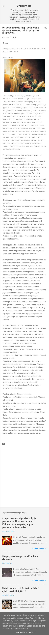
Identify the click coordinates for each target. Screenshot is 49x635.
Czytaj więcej (39, 549)
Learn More (21, 632)
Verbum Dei (24, 6)
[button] (45, 28)
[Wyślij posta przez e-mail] (3, 444)
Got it (32, 632)
